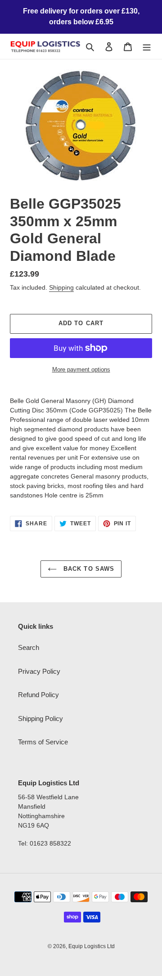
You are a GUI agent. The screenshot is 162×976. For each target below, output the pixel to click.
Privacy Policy (39, 671)
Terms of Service (43, 742)
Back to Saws (87, 568)
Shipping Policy (40, 718)
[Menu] (146, 46)
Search (28, 647)
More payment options (81, 369)
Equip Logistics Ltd (91, 946)
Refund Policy (38, 694)
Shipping (61, 287)
